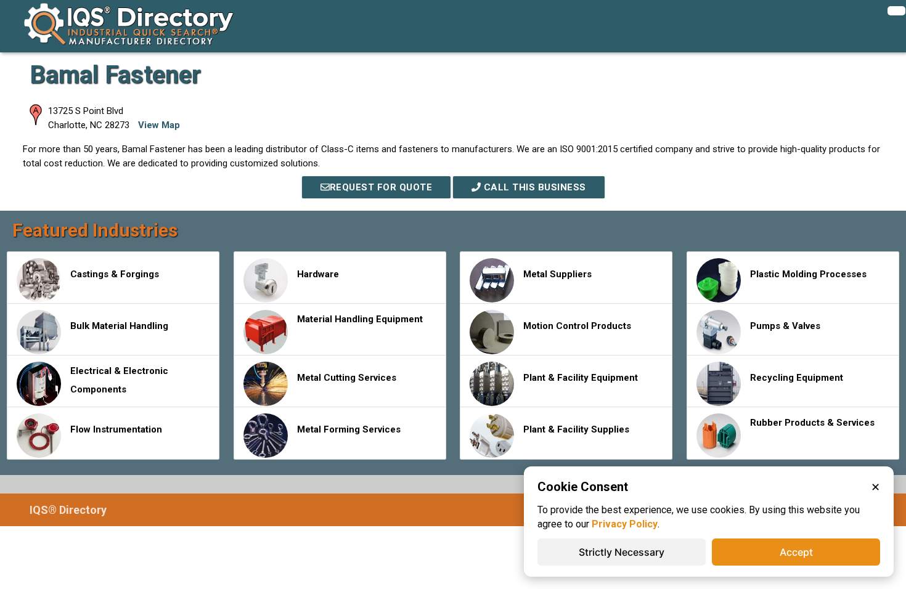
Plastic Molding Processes (808, 274)
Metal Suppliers (557, 274)
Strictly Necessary (621, 552)
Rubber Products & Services (812, 422)
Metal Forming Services (349, 429)
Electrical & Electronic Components (119, 380)
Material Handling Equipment (360, 319)
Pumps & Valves (785, 325)
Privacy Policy (625, 524)
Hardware (318, 274)
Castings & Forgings (114, 274)
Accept (796, 552)
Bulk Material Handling (119, 325)
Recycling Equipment (796, 377)
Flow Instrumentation (116, 429)
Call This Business (533, 187)
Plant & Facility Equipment (580, 377)
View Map (159, 125)
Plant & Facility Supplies (576, 429)
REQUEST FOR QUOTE (381, 187)
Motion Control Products (577, 325)
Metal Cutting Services (346, 377)
